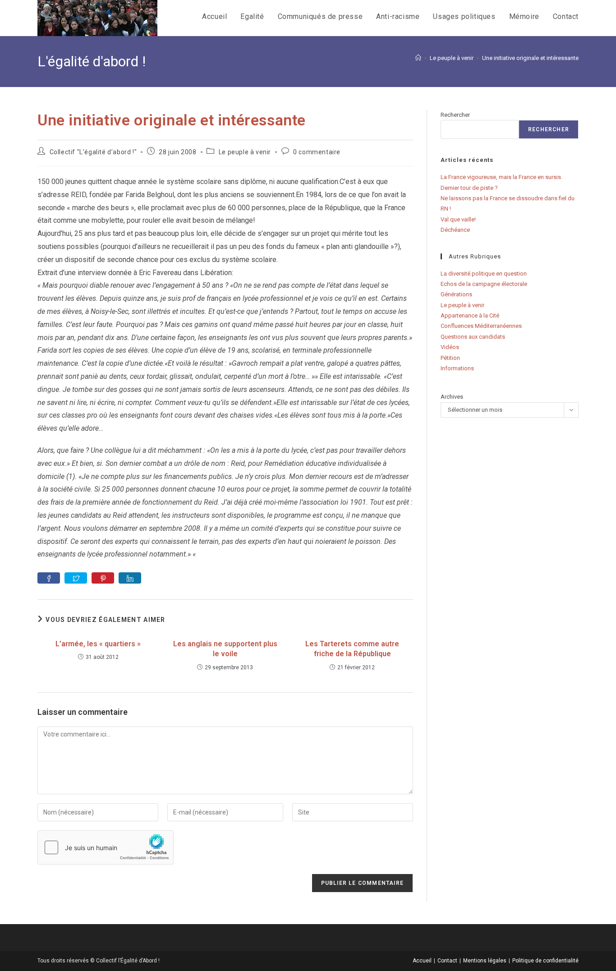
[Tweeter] (75, 578)
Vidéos (450, 347)
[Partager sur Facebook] (48, 578)
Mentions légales (484, 960)
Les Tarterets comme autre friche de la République (352, 649)
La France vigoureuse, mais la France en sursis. (501, 177)
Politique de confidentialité (545, 960)
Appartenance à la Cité (470, 315)
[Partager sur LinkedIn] (130, 578)
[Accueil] (418, 58)
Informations (457, 368)
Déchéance (455, 229)
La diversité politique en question (484, 273)
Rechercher (455, 114)
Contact (447, 960)
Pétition (450, 357)
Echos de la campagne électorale (484, 284)
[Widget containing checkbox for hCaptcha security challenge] (105, 847)
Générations (456, 294)
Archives (452, 396)
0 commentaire (316, 152)
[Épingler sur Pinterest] (103, 578)
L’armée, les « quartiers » (98, 644)
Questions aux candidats (473, 336)
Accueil (422, 960)
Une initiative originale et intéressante (530, 58)
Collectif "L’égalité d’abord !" (93, 152)
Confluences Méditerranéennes (481, 325)
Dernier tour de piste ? (469, 187)
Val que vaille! (458, 219)
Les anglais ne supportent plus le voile (225, 649)
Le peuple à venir (245, 152)
